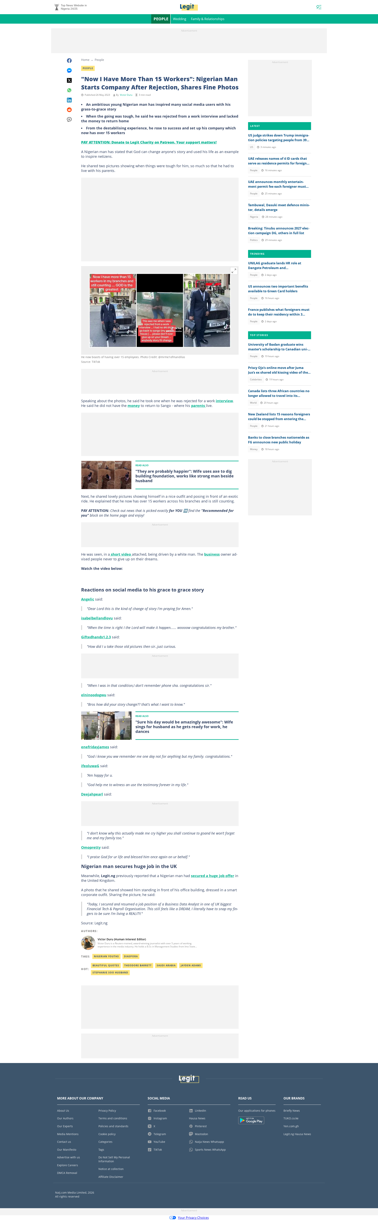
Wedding (179, 19)
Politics (254, 240)
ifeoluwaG (90, 765)
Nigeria (254, 216)
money (134, 405)
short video (121, 554)
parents (198, 405)
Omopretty (91, 847)
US (251, 147)
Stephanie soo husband (110, 972)
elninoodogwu (93, 695)
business (212, 554)
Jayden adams (191, 965)
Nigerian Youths (106, 956)
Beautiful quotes (106, 965)
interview (224, 400)
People (161, 18)
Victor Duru (126, 95)
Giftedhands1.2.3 (96, 637)
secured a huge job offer (212, 875)
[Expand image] (234, 271)
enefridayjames (95, 747)
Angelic (87, 599)
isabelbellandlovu (97, 618)
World (253, 402)
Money (254, 449)
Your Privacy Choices (193, 1217)
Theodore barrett (138, 965)
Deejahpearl (92, 794)
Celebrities (256, 379)
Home (85, 60)
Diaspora (131, 956)
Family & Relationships (207, 19)
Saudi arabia (166, 965)
